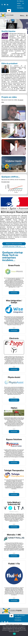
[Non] (26, 630)
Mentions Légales (18, 624)
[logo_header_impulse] (6, 14)
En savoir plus (18, 56)
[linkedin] (7, 4)
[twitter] (2, 4)
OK (14, 633)
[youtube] (4, 4)
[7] (14, 26)
